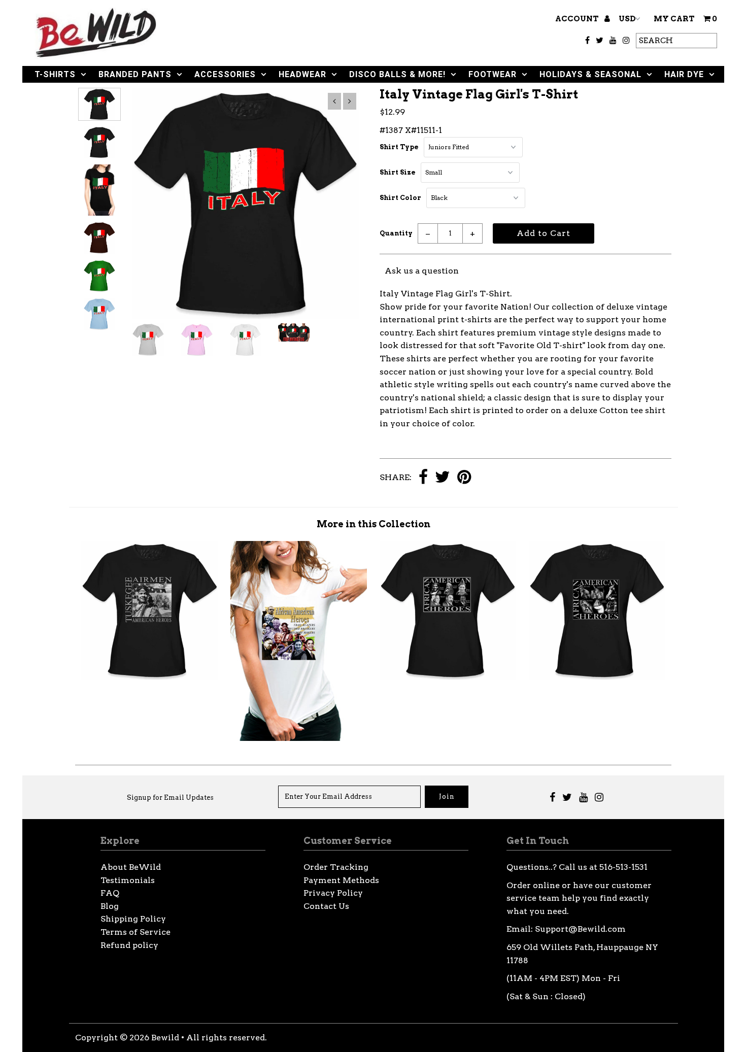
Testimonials (127, 880)
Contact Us (326, 906)
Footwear (492, 74)
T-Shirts (55, 74)
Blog (109, 906)
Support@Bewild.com (580, 929)
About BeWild (130, 867)
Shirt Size (398, 172)
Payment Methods (341, 880)
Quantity (396, 233)
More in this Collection (373, 524)
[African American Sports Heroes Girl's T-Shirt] (597, 677)
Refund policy (129, 945)
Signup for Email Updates (170, 797)
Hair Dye (684, 74)
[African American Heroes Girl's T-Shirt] (448, 677)
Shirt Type (399, 147)
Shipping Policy (133, 919)
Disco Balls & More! (397, 74)
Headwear (302, 74)
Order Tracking (335, 867)
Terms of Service (135, 932)
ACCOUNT (577, 18)
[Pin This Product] (464, 478)
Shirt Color (400, 197)
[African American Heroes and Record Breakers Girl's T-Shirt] (298, 738)
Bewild (165, 1037)
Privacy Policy (333, 893)
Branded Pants (135, 74)
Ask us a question (422, 271)
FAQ (109, 893)
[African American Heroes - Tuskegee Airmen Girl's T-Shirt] (149, 677)
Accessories (225, 74)
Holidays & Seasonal (590, 74)
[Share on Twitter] (442, 478)
